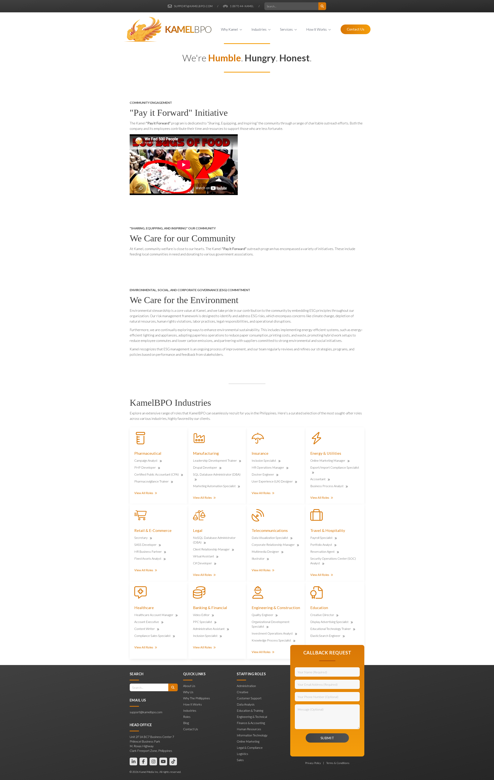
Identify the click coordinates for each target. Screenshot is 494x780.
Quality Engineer (263, 615)
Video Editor (201, 615)
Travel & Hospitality (327, 530)
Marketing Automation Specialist (214, 486)
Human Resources (249, 729)
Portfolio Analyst (321, 544)
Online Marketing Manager (328, 460)
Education (319, 607)
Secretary (141, 537)
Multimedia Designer (266, 551)
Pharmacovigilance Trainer (151, 481)
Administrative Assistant (209, 628)
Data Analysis (246, 704)
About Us (189, 686)
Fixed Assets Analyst (148, 558)
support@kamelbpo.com (193, 6)
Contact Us (356, 29)
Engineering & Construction (276, 607)
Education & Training (250, 710)
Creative (242, 692)
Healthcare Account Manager (154, 615)
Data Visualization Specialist (270, 537)
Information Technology (252, 735)
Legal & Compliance (250, 747)
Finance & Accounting (251, 723)
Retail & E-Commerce (153, 530)
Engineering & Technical (252, 716)
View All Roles (143, 493)
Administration (246, 686)
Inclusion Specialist (264, 460)
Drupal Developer (205, 467)
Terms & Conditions (337, 763)
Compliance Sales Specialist (152, 635)
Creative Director (322, 615)
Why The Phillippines (196, 698)
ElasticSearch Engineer (325, 635)
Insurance (260, 453)
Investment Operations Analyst (272, 633)
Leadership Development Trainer (215, 460)
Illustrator (258, 558)
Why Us (188, 692)
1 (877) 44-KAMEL (242, 6)
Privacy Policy (313, 763)
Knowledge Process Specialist (272, 640)
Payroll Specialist (321, 537)
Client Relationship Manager (211, 549)
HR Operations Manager (268, 467)
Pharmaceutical (147, 453)
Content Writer (144, 628)
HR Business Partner (148, 551)
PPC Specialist (203, 622)
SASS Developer (145, 544)
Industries (189, 710)
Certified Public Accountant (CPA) (156, 474)
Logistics (242, 753)
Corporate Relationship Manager (273, 544)
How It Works (192, 704)
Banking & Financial (210, 607)
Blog (186, 723)
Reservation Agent (322, 551)
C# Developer (202, 563)
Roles (186, 716)
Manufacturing (206, 453)
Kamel (188, 29)
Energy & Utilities (325, 453)
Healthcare (144, 607)
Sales (240, 760)
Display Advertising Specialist (329, 622)
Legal (197, 530)
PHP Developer (145, 467)
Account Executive (147, 622)
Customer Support (249, 698)
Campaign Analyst (146, 460)
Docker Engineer (263, 474)
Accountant (318, 479)
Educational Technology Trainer (330, 628)
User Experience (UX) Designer (272, 481)
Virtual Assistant (204, 556)
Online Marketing (248, 741)
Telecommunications (270, 530)
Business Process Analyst (327, 486)
